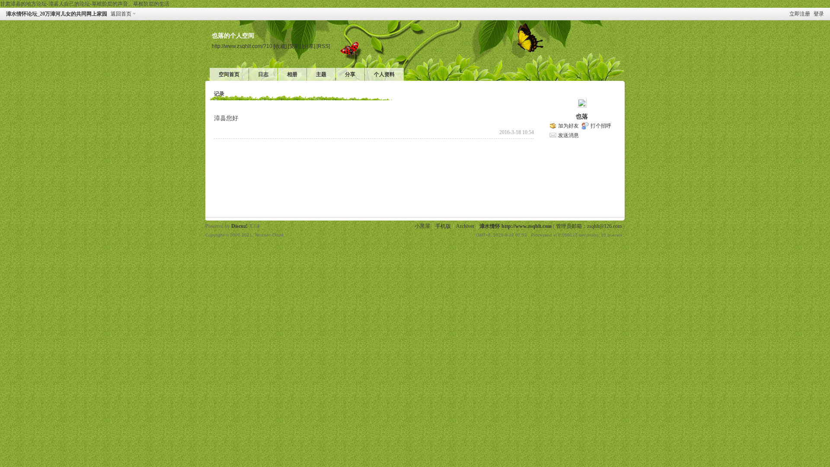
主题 (321, 74)
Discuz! (239, 226)
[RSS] (323, 46)
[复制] (294, 46)
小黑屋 (422, 226)
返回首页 (121, 14)
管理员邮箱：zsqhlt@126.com (589, 226)
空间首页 (229, 74)
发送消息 (568, 135)
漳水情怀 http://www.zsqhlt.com (515, 226)
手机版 (443, 226)
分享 (350, 74)
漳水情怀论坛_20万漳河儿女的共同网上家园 (56, 14)
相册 (292, 74)
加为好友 (568, 126)
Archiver (465, 226)
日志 (263, 74)
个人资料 (384, 74)
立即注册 (799, 14)
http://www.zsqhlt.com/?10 (242, 46)
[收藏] (280, 46)
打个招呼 (601, 126)
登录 (819, 14)
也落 (582, 116)
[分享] (308, 46)
